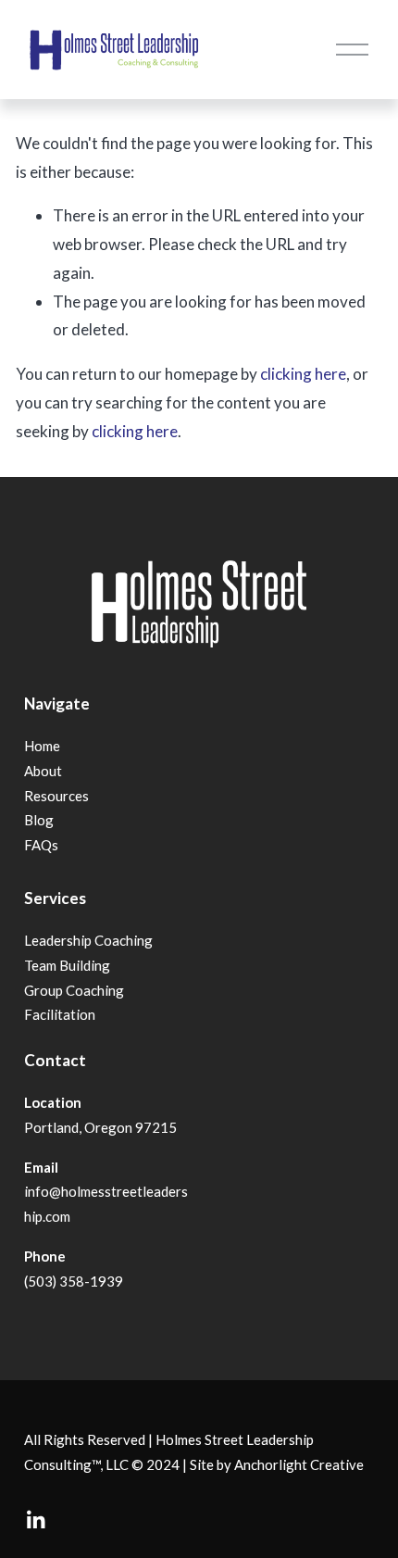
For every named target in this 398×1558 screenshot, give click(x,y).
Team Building (67, 965)
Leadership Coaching (88, 940)
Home (42, 745)
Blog (39, 819)
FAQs (41, 844)
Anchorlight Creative (299, 1464)
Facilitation (59, 1014)
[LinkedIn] (35, 1520)
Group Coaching (74, 990)
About (43, 770)
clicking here (303, 373)
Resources (56, 795)
